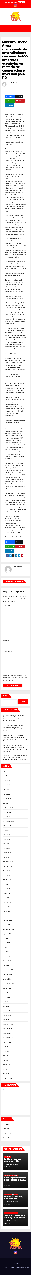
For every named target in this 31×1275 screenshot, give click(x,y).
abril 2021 (6, 1060)
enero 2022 (6, 1019)
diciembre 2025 (8, 807)
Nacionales (6, 1138)
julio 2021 (6, 1046)
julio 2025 (6, 830)
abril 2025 (6, 843)
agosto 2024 (7, 880)
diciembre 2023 (8, 916)
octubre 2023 (7, 925)
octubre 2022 (7, 979)
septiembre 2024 (8, 875)
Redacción (14, 83)
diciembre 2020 (8, 1078)
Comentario (7, 605)
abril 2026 (6, 789)
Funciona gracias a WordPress (11, 1261)
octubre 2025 (7, 816)
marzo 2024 (7, 902)
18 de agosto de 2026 (13, 1164)
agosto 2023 (7, 934)
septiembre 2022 (8, 983)
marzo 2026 (7, 794)
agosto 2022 (7, 988)
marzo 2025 (7, 848)
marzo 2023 (7, 956)
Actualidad (6, 1124)
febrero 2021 (7, 1069)
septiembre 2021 (8, 1037)
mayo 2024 (6, 893)
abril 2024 (6, 898)
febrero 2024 (7, 907)
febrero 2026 (7, 798)
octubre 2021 (7, 1033)
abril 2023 (6, 952)
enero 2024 (6, 911)
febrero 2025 (7, 852)
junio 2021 (6, 1051)
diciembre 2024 (8, 861)
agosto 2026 (7, 771)
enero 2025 (6, 857)
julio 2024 (6, 884)
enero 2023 (6, 965)
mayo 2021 (6, 1055)
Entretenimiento (8, 1133)
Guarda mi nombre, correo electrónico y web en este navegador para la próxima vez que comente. (15, 677)
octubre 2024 (7, 870)
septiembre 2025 (8, 821)
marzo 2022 (7, 1010)
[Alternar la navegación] (17, 28)
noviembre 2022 (8, 974)
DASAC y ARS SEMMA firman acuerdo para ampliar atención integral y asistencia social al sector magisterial (15, 757)
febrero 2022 (7, 1015)
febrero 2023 (7, 961)
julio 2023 (6, 938)
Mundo (27, 1267)
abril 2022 (6, 1006)
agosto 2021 (7, 1042)
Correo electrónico (9, 651)
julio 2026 (6, 776)
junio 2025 (6, 834)
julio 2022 (6, 992)
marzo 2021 (7, 1064)
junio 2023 (6, 943)
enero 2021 (6, 1074)
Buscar (5, 696)
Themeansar (15, 1263)
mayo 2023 (6, 947)
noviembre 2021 (8, 1028)
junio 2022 (6, 997)
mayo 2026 (6, 785)
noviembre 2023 (8, 920)
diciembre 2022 (8, 970)
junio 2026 (6, 780)
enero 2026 (6, 803)
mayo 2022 (6, 1001)
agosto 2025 (7, 825)
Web (4, 662)
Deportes (6, 1129)
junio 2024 (6, 889)
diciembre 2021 (8, 1024)
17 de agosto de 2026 (13, 1201)
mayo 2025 (6, 839)
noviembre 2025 (8, 812)
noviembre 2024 (8, 866)
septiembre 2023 (8, 929)
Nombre (6, 640)
